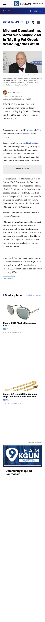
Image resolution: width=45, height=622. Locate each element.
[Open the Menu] (4, 4)
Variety (28, 129)
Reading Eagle (33, 142)
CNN (38, 129)
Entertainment (12, 22)
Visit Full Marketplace (34, 295)
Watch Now (37, 4)
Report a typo (8, 278)
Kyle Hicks (16, 92)
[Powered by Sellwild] (38, 442)
